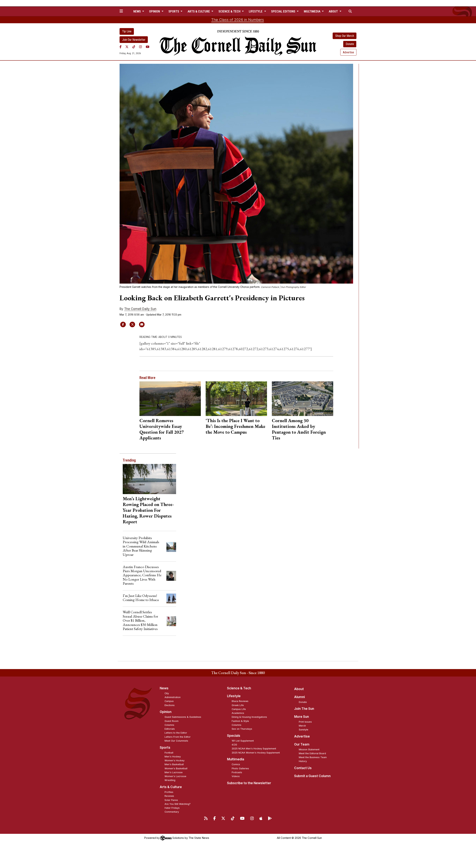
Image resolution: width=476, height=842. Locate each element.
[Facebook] (121, 47)
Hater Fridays (172, 807)
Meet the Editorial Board (312, 753)
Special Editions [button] (283, 11)
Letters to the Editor (176, 732)
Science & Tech (239, 688)
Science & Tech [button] (229, 11)
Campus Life (239, 709)
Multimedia (235, 759)
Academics (238, 713)
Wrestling (170, 780)
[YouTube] (147, 47)
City (167, 693)
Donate (350, 44)
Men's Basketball (174, 764)
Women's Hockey (174, 760)
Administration (173, 697)
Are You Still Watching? (178, 804)
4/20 (234, 744)
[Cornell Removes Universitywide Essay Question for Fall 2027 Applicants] (170, 398)
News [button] (137, 11)
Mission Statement (309, 749)
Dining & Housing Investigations (249, 717)
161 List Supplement (243, 740)
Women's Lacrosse (175, 776)
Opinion (165, 712)
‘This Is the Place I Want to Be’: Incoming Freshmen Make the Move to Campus (235, 426)
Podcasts (237, 772)
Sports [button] (174, 11)
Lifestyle (234, 696)
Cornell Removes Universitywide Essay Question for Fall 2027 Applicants (161, 429)
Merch (302, 725)
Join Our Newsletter (133, 39)
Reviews (169, 796)
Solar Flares (171, 800)
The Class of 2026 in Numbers (237, 19)
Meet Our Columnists (176, 740)
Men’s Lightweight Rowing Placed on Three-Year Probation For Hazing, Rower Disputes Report (148, 510)
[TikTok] (133, 47)
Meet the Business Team (313, 757)
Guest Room (171, 721)
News (164, 688)
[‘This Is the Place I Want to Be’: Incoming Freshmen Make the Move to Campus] (236, 398)
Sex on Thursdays (242, 728)
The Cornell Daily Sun (140, 309)
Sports (165, 747)
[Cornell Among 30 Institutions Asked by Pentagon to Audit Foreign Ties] (302, 398)
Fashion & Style (240, 721)
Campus (169, 701)
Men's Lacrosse (174, 772)
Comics (236, 764)
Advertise (348, 52)
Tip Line (126, 31)
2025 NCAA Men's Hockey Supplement (254, 748)
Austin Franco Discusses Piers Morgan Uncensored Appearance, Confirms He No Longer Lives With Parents (142, 575)
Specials (233, 735)
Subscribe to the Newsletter (249, 783)
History (303, 761)
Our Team (301, 744)
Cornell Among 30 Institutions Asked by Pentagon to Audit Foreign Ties (299, 429)
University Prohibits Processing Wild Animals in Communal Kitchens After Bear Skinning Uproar (141, 546)
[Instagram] (140, 47)
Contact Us (303, 768)
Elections (170, 705)
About (299, 689)
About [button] (334, 11)
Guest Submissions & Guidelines (183, 717)
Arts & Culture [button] (199, 11)
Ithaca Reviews (240, 701)
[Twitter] (126, 47)
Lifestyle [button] (256, 11)
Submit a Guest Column (312, 776)
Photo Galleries (240, 768)
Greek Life (238, 705)
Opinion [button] (155, 11)
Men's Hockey (173, 756)
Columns (169, 725)
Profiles (169, 792)
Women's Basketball (176, 768)
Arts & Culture (171, 787)
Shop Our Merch (344, 36)
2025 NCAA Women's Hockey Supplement (256, 752)
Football (169, 752)
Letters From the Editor (178, 736)
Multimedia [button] (312, 11)
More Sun (301, 717)
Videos (236, 776)
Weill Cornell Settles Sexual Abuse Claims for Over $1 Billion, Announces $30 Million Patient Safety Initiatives (140, 620)
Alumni (299, 697)
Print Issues (305, 721)
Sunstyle (303, 729)
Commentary (172, 811)
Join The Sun (304, 709)
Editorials (170, 728)
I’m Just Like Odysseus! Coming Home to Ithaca (141, 597)
